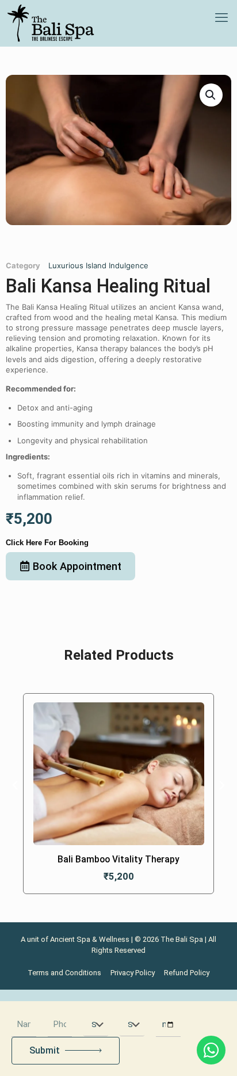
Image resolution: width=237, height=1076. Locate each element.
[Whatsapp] (211, 1050)
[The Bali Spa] (50, 23)
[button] (211, 95)
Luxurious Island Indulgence (98, 265)
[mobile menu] (221, 17)
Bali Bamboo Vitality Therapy (118, 859)
